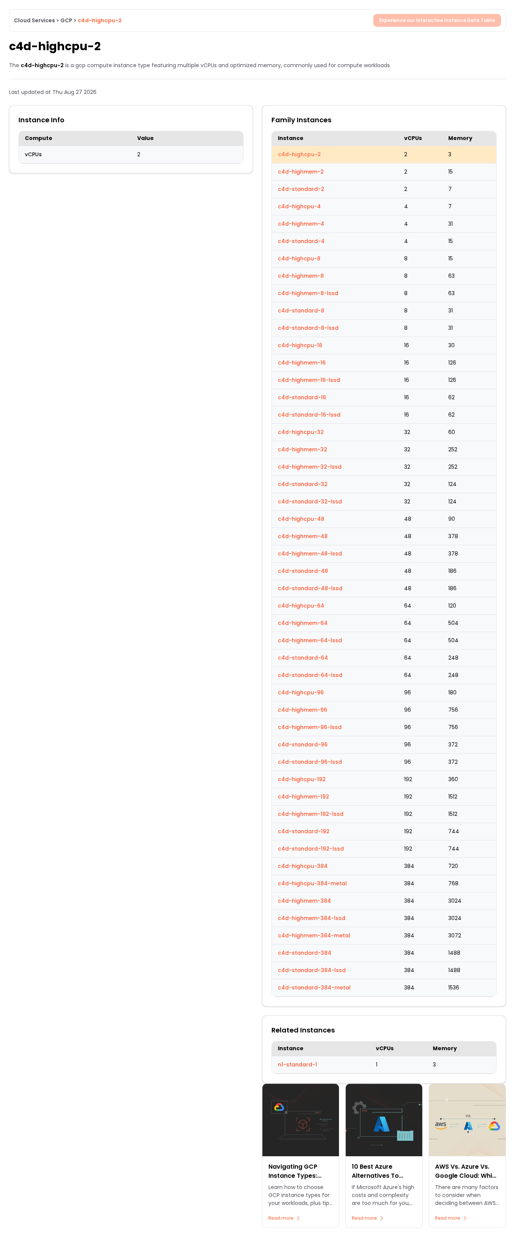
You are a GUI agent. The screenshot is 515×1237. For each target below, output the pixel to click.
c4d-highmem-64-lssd (310, 640)
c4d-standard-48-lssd (310, 588)
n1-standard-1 (297, 1064)
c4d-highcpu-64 (301, 605)
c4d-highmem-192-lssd (310, 814)
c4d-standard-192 (304, 831)
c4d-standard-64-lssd (310, 675)
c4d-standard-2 (301, 189)
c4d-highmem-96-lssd (310, 727)
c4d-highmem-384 (304, 901)
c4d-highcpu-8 (299, 258)
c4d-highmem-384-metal (314, 935)
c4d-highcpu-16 (300, 345)
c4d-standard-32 (303, 484)
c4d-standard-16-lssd (309, 414)
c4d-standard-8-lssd (308, 328)
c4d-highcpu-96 (301, 692)
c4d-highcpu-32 (301, 432)
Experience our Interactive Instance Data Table (437, 20)
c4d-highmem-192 (303, 796)
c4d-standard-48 (303, 571)
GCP (66, 20)
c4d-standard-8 (301, 310)
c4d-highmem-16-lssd (309, 380)
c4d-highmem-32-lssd (310, 467)
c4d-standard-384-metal (314, 987)
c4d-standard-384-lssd (312, 970)
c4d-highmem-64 (303, 623)
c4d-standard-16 (302, 397)
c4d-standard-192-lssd (311, 848)
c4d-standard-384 (304, 953)
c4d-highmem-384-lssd (311, 918)
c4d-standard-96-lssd (310, 762)
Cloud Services (34, 20)
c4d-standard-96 (303, 744)
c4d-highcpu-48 (301, 519)
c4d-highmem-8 (301, 276)
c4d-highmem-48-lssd (310, 553)
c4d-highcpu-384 (303, 866)
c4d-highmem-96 (302, 710)
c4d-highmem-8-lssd (308, 293)
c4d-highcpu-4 (299, 206)
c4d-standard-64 (303, 658)
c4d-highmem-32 (302, 449)
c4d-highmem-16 (302, 362)
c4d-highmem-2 (301, 171)
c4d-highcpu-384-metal (312, 883)
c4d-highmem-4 (301, 224)
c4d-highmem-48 (303, 536)
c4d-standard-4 (301, 241)
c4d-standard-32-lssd (310, 501)
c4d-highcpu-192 (302, 779)
